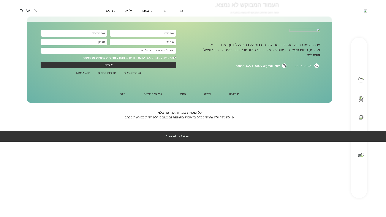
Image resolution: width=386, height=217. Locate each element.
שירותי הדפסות (153, 94)
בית (181, 10)
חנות (165, 10)
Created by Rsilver (178, 136)
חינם (123, 94)
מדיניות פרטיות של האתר (99, 57)
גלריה (128, 10)
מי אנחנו (147, 10)
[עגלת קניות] (21, 10)
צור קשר (110, 10)
